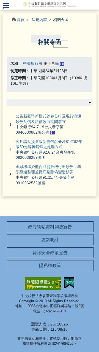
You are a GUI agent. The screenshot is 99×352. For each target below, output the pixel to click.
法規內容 (39, 19)
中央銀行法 (32, 63)
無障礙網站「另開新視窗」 (43, 283)
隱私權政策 (50, 265)
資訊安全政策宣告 (50, 252)
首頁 (20, 19)
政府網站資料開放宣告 (50, 226)
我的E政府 (69, 282)
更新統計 (50, 239)
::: (8, 19)
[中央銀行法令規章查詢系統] (49, 4)
